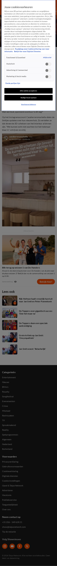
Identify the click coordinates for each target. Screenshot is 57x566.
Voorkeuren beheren (28, 104)
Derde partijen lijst (12, 83)
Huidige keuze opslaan (29, 97)
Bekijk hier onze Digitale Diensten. (27, 51)
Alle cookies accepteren (28, 91)
